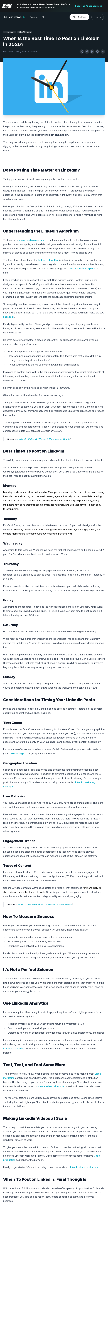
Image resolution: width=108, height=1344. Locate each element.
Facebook (8, 316)
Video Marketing (24, 32)
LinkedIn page (16, 753)
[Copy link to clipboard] (97, 51)
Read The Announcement (88, 6)
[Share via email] (103, 51)
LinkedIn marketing (13, 1048)
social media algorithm (31, 240)
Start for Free (79, 17)
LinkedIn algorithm (48, 260)
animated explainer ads (51, 1086)
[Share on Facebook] (87, 51)
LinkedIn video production (83, 1167)
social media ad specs (82, 268)
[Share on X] (82, 51)
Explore (34, 17)
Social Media (9, 32)
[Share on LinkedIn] (92, 51)
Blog (44, 17)
